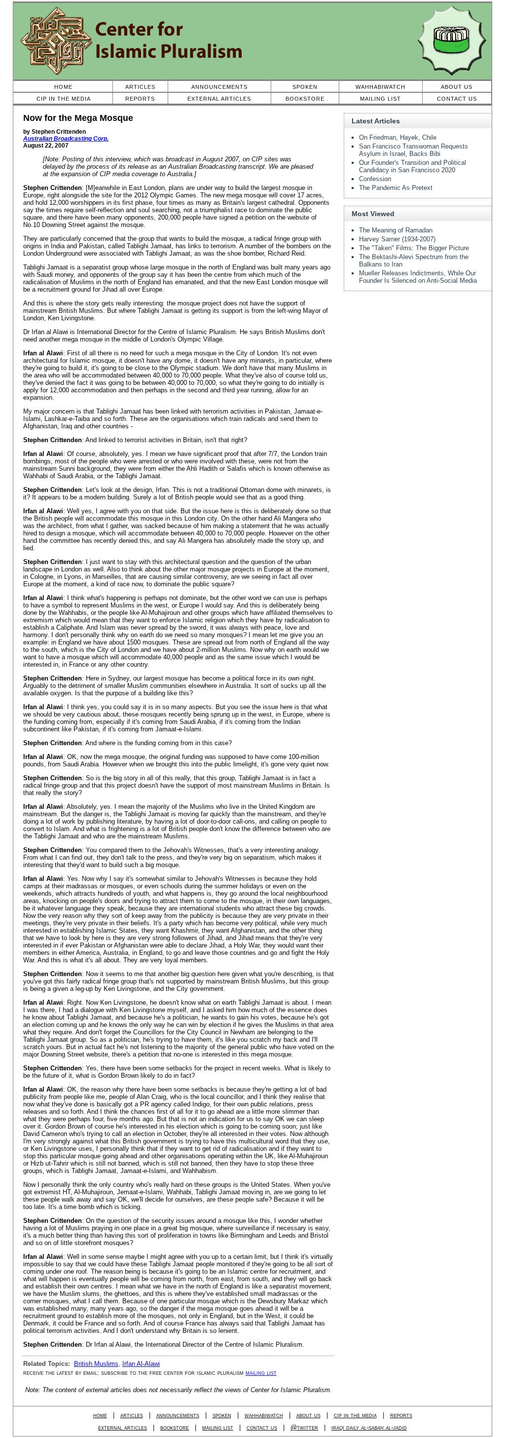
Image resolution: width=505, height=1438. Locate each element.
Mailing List (380, 99)
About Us (456, 87)
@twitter (304, 1427)
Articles (140, 87)
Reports (140, 99)
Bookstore (305, 99)
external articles (122, 1427)
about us (308, 1415)
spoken (222, 1415)
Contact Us (457, 99)
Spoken (305, 87)
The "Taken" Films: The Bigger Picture (414, 248)
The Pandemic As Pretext (396, 187)
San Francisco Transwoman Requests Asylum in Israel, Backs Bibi (413, 150)
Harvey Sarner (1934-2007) (397, 239)
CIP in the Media (63, 99)
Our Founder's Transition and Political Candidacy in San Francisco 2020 (412, 166)
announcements (177, 1415)
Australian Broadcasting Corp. (65, 138)
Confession (375, 179)
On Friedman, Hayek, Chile (397, 137)
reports (401, 1415)
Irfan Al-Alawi (141, 1363)
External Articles (219, 99)
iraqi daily (369, 1427)
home (100, 1415)
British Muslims (96, 1363)
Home (63, 87)
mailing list (261, 1372)
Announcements (219, 87)
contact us (262, 1427)
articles (131, 1415)
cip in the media (355, 1415)
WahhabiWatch (380, 87)
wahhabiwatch (264, 1415)
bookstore (174, 1427)
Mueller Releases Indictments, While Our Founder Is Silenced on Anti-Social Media (418, 276)
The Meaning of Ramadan (396, 230)
